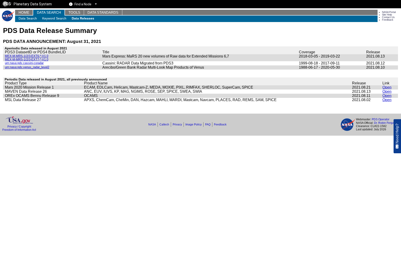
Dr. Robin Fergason (386, 123)
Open (386, 87)
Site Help (387, 14)
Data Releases (83, 18)
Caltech (164, 124)
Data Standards (102, 12)
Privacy (177, 124)
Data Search (49, 12)
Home (24, 12)
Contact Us (388, 17)
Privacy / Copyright (19, 126)
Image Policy (193, 124)
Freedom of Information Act (19, 129)
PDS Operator (380, 119)
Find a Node (82, 4)
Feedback (387, 19)
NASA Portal (389, 12)
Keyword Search (54, 18)
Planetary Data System (32, 4)
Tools (74, 12)
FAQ (207, 124)
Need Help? (397, 134)
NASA (152, 124)
